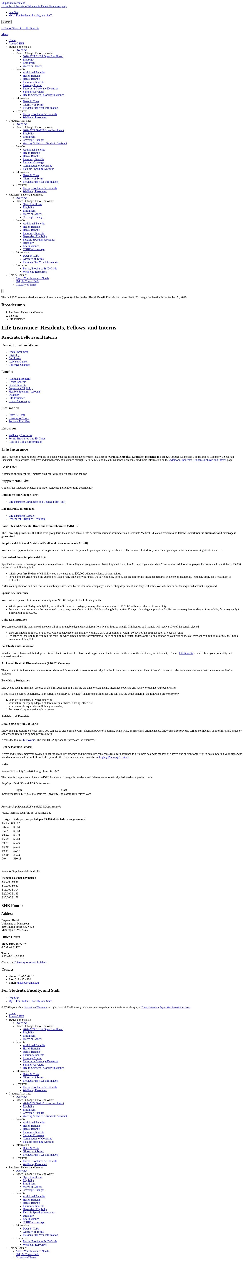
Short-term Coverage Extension (40, 1061)
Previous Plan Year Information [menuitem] (40, 107)
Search (6, 22)
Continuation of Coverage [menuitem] (37, 165)
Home (12, 1013)
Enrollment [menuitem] (29, 62)
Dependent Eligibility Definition (27, 518)
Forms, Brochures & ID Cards (40, 1087)
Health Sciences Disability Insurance (43, 1067)
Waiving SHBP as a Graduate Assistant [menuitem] (45, 143)
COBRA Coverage (19, 401)
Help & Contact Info (27, 1254)
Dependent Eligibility (21, 388)
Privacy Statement (150, 1007)
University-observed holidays (30, 962)
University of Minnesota (35, 1007)
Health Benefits (17, 381)
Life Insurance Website (21, 515)
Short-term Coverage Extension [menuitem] (40, 88)
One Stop (14, 12)
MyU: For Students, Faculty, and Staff (30, 15)
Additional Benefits (20, 378)
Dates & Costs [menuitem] (31, 101)
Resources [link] (21, 111)
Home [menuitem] (12, 40)
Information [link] (22, 98)
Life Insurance (17, 397)
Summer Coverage (33, 1064)
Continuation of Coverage (37, 1138)
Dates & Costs (17, 414)
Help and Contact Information (25, 441)
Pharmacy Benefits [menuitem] (33, 82)
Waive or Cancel (18, 361)
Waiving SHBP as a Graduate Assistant (45, 1116)
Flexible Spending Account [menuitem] (38, 168)
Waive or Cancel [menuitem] (32, 66)
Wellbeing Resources (20, 435)
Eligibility (14, 355)
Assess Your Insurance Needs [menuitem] (32, 278)
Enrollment (15, 358)
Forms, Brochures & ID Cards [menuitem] (40, 114)
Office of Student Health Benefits (20, 28)
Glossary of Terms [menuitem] (33, 104)
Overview (21, 1022)
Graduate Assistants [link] (20, 120)
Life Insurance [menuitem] (31, 246)
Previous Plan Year (19, 421)
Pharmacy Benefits (33, 1054)
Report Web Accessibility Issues (175, 1007)
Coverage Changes (19, 364)
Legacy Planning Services (113, 757)
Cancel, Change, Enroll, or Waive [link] (35, 53)
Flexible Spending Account (38, 1141)
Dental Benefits (17, 385)
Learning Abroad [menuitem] (32, 85)
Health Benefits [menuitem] (31, 75)
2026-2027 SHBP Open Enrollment (43, 1029)
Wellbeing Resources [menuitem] (35, 117)
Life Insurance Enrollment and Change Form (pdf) (37, 501)
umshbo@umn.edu (28, 982)
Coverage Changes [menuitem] (33, 139)
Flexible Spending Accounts (24, 391)
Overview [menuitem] (21, 49)
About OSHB (16, 1016)
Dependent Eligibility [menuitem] (35, 236)
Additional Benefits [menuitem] (34, 72)
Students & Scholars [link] (20, 46)
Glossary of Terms (19, 418)
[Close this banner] (2, 291)
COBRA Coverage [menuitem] (33, 249)
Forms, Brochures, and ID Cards (27, 438)
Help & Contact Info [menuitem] (27, 281)
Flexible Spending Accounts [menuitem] (39, 239)
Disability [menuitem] (28, 242)
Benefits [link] (20, 69)
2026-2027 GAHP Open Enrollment (43, 1103)
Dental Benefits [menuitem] (31, 78)
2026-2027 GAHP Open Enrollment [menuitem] (43, 130)
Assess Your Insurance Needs (32, 1251)
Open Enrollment (18, 351)
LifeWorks (29, 739)
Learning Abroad (32, 1058)
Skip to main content (13, 2)
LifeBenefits (186, 653)
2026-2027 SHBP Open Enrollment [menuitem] (43, 56)
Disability (14, 394)
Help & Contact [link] (17, 274)
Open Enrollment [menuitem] (32, 204)
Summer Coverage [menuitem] (33, 91)
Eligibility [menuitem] (28, 59)
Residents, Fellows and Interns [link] (26, 194)
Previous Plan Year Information (40, 1080)
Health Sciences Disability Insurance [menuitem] (43, 94)
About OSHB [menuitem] (16, 43)
